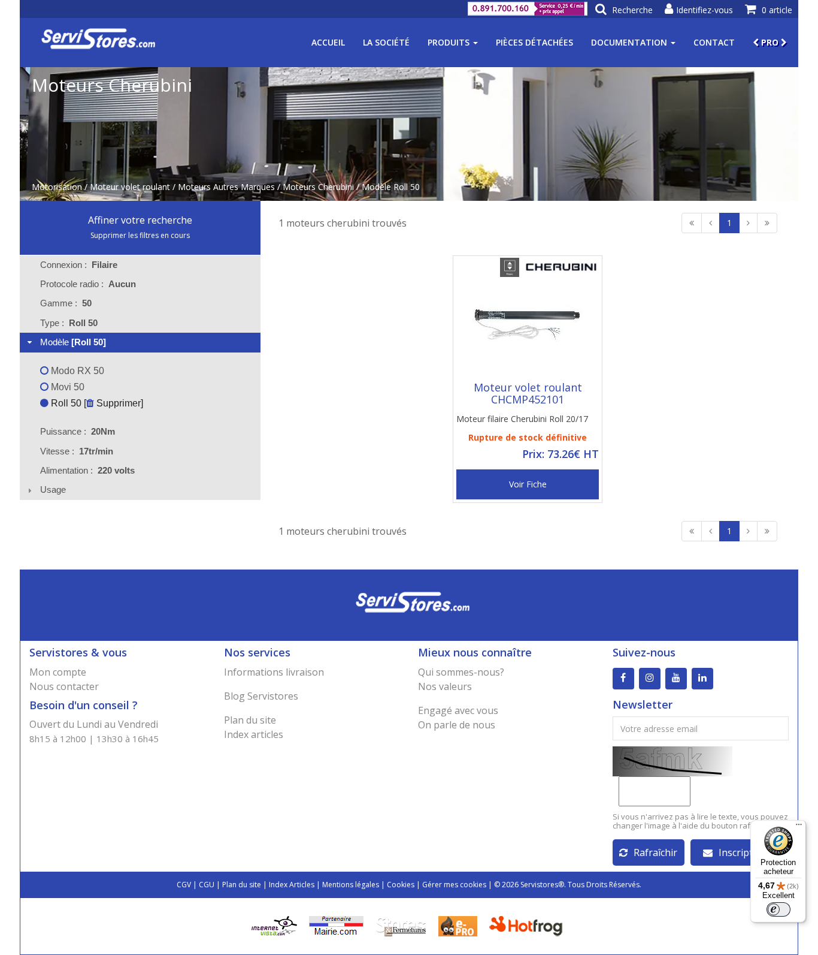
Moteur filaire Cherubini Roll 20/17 (522, 418)
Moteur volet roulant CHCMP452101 (528, 393)
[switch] (778, 909)
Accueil (328, 42)
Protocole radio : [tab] (88, 284)
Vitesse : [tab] (76, 451)
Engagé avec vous (458, 710)
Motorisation (57, 186)
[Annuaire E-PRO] (457, 925)
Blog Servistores (261, 696)
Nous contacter (64, 686)
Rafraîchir (655, 852)
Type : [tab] (69, 323)
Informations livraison (274, 672)
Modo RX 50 (76, 371)
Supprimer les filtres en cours (140, 235)
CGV (184, 884)
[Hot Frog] (528, 925)
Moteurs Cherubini (318, 186)
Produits (450, 42)
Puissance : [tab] (77, 431)
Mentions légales (350, 884)
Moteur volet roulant (130, 186)
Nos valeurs (445, 686)
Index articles (253, 734)
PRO (770, 42)
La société (386, 42)
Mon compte (57, 672)
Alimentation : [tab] (87, 470)
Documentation (630, 42)
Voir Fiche (528, 484)
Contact (714, 42)
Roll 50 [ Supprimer (95, 403)
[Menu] (799, 827)
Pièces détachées (534, 42)
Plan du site (250, 720)
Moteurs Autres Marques (226, 186)
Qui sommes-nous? (461, 672)
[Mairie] (336, 925)
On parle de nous (456, 724)
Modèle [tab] (73, 342)
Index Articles (291, 884)
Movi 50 (66, 387)
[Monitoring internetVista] (274, 925)
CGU (206, 884)
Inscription (743, 852)
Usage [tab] (53, 489)
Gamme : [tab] (66, 303)
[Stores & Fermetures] (400, 925)
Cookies (400, 884)
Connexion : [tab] (78, 265)
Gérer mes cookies (454, 884)
